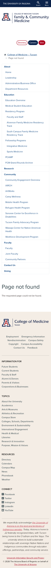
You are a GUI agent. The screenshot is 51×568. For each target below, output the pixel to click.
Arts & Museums (10, 409)
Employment (12, 336)
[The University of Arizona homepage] (16, 3)
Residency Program (15, 111)
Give (42, 42)
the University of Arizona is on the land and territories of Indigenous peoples (25, 526)
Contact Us (9, 265)
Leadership (10, 77)
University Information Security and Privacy (25, 558)
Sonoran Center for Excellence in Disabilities (21, 215)
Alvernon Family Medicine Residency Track (25, 124)
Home (8, 72)
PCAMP (9, 157)
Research (9, 168)
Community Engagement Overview (22, 180)
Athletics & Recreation (13, 413)
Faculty (7, 242)
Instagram (10, 502)
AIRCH (8, 185)
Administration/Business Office (20, 83)
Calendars (7, 463)
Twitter (8, 498)
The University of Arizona (25, 564)
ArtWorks (9, 191)
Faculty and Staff (15, 117)
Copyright (13, 344)
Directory (22, 42)
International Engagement (15, 429)
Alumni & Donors (10, 378)
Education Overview (15, 100)
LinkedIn (9, 506)
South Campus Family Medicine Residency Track (22, 133)
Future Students (10, 366)
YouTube (9, 510)
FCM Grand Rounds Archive (19, 162)
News (4, 471)
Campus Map (8, 467)
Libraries (6, 437)
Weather (6, 479)
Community (10, 174)
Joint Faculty (11, 253)
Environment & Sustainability (16, 425)
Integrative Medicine (17, 146)
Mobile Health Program (16, 202)
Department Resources (16, 89)
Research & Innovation (13, 441)
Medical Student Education (18, 105)
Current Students (10, 370)
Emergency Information (33, 336)
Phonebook (7, 475)
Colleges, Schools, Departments (17, 421)
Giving (7, 271)
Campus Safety (35, 340)
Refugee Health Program (17, 207)
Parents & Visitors (10, 382)
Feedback (32, 347)
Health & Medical (10, 433)
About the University (12, 401)
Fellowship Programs (15, 140)
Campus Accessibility (31, 344)
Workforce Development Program (21, 236)
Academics (7, 405)
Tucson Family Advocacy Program (22, 222)
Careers (33, 42)
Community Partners (15, 259)
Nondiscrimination (17, 340)
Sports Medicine (15, 151)
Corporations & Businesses (15, 386)
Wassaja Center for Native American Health (23, 229)
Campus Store (9, 417)
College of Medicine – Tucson (22, 54)
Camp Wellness (13, 196)
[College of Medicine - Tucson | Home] (25, 323)
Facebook (10, 494)
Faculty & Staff (9, 374)
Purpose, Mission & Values (15, 445)
